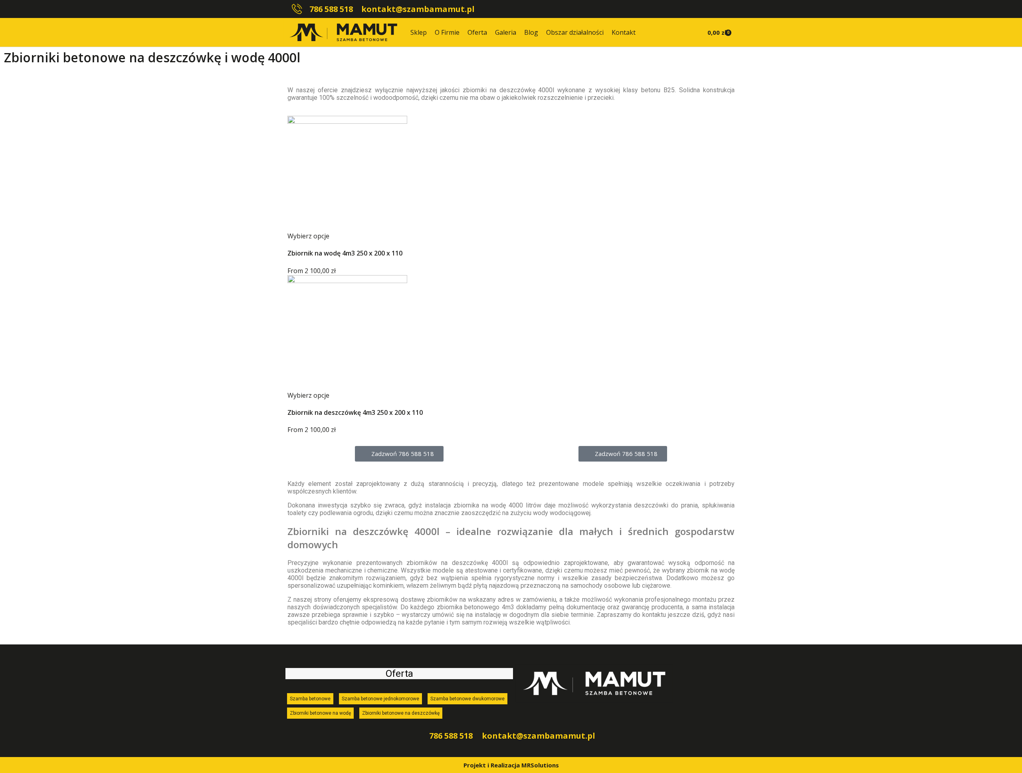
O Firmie (447, 32)
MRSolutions (540, 765)
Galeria (505, 32)
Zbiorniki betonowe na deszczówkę (401, 713)
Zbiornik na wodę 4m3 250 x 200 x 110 (344, 253)
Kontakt (624, 32)
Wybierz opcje (308, 236)
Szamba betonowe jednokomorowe (380, 699)
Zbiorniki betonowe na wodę (320, 713)
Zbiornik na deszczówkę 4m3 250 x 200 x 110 (355, 412)
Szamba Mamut (436, 62)
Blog (531, 32)
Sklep (418, 32)
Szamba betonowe (310, 699)
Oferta (477, 32)
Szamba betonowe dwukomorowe (467, 699)
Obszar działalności (575, 32)
